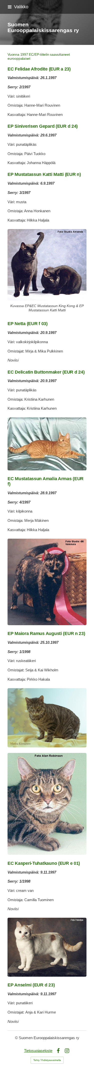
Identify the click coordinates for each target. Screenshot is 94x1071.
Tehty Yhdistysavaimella (47, 1060)
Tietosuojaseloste (38, 1051)
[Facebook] (58, 1050)
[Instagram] (67, 1050)
